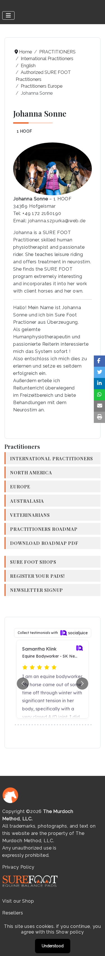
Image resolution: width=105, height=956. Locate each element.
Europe (20, 486)
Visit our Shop (18, 901)
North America (31, 472)
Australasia (27, 501)
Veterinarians (30, 515)
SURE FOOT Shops (33, 562)
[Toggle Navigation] (8, 15)
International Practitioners (51, 458)
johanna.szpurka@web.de (57, 220)
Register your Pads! (37, 576)
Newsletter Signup (36, 590)
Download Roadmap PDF (44, 543)
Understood (53, 946)
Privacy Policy (18, 867)
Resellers (12, 913)
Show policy (70, 932)
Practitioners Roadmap (43, 529)
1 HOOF (24, 131)
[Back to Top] (95, 946)
